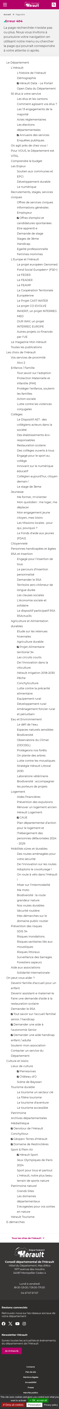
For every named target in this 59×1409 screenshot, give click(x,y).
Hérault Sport (29, 1154)
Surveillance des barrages (34, 957)
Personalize (34, 1405)
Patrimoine (18, 1113)
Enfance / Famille (23, 368)
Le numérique (26, 187)
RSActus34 (24, 616)
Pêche (21, 678)
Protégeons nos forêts (32, 750)
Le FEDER (24, 275)
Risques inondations (31, 936)
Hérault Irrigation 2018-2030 (36, 673)
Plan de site (30, 1372)
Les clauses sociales (30, 595)
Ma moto (23, 890)
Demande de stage (30, 233)
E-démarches (15, 1222)
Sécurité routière (28, 910)
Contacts (30, 1367)
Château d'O (28, 1076)
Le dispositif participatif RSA (36, 610)
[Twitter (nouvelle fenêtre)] (10, 1324)
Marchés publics (30, 1393)
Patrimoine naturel (24, 1186)
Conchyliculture (27, 683)
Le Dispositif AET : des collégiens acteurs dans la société (34, 425)
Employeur (24, 212)
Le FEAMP (24, 285)
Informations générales (33, 207)
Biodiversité (25, 735)
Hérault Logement (29, 812)
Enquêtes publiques (30, 140)
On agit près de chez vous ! (29, 145)
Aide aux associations (25, 967)
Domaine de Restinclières (31, 1144)
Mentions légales (30, 1377)
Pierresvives (28, 1071)
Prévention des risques (26, 926)
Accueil (7, 14)
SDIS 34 (22, 931)
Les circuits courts (29, 657)
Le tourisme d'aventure (33, 1102)
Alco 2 (21, 362)
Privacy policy (51, 1405)
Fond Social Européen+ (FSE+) (37, 269)
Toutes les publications (26, 347)
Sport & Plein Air (22, 1149)
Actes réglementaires (31, 119)
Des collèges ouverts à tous (35, 450)
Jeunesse (17, 492)
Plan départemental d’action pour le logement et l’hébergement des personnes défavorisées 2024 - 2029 (36, 833)
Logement (18, 791)
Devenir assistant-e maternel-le (32, 993)
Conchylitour (19, 1133)
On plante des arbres (31, 755)
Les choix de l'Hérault (21, 352)
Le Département (17, 62)
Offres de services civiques (35, 202)
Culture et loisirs (17, 1061)
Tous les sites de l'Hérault (26, 1238)
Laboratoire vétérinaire (32, 776)
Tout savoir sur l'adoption (34, 373)
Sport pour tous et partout (34, 1170)
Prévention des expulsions (35, 802)
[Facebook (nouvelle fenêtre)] (3, 1324)
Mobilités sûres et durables (29, 848)
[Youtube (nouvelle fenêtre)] (17, 1323)
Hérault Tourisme (22, 1217)
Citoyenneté (19, 543)
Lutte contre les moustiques (36, 760)
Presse (31, 1387)
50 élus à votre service (26, 93)
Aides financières (28, 797)
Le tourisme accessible (32, 1107)
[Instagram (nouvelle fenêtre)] (24, 1323)
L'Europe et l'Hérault (25, 259)
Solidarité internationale (33, 972)
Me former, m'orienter (32, 497)
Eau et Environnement (26, 719)
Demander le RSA (29, 579)
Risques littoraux (28, 952)
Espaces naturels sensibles (35, 729)
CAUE (23, 817)
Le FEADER (25, 280)
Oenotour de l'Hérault (28, 1128)
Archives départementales (29, 1118)
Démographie (26, 78)
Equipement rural (29, 698)
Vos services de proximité (28, 357)
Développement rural (31, 704)
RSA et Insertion (22, 554)
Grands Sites (25, 1191)
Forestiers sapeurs (29, 962)
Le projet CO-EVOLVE (31, 306)
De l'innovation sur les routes (36, 864)
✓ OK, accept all (38, 1400)
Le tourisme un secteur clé (35, 1092)
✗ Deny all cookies (13, 1405)
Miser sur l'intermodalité (33, 885)
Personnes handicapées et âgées (33, 548)
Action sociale (26, 399)
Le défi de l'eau (27, 724)
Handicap (23, 244)
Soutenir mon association (28, 1045)
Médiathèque (20, 1123)
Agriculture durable (30, 641)
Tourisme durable (23, 1087)
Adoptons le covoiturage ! (34, 869)
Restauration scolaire (31, 445)
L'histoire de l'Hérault (31, 73)
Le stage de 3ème (29, 486)
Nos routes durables (30, 905)
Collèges (17, 414)
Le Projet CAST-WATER (32, 300)
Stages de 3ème (28, 238)
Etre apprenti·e (27, 228)
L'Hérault (17, 67)
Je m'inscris (11, 1350)
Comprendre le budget (26, 161)
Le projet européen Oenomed (37, 264)
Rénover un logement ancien (37, 807)
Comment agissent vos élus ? (37, 104)
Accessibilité (30, 1382)
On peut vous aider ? (20, 978)
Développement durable (34, 181)
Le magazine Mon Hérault (28, 342)
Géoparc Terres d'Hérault (30, 1139)
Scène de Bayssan (29, 1082)
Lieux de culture (22, 1066)
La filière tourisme (29, 1097)
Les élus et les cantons (32, 99)
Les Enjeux (18, 166)
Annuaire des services (34, 135)
